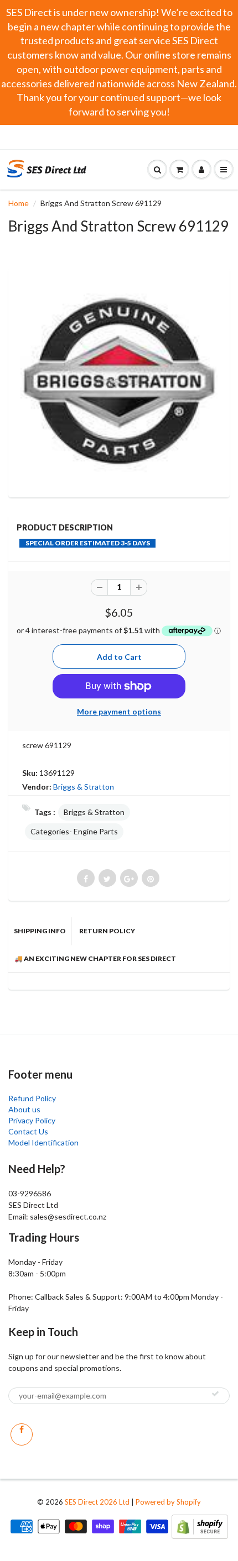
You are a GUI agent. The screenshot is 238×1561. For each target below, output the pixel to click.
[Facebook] (22, 1434)
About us (24, 1109)
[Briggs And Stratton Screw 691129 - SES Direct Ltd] (119, 381)
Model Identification (43, 1142)
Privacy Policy (31, 1120)
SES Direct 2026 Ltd (97, 1501)
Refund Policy (32, 1098)
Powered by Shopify (168, 1501)
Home (18, 203)
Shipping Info (40, 931)
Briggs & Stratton (83, 786)
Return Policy (107, 931)
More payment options (119, 711)
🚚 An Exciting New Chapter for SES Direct (95, 958)
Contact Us (28, 1131)
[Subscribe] (215, 1393)
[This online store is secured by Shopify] (200, 1525)
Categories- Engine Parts (74, 831)
